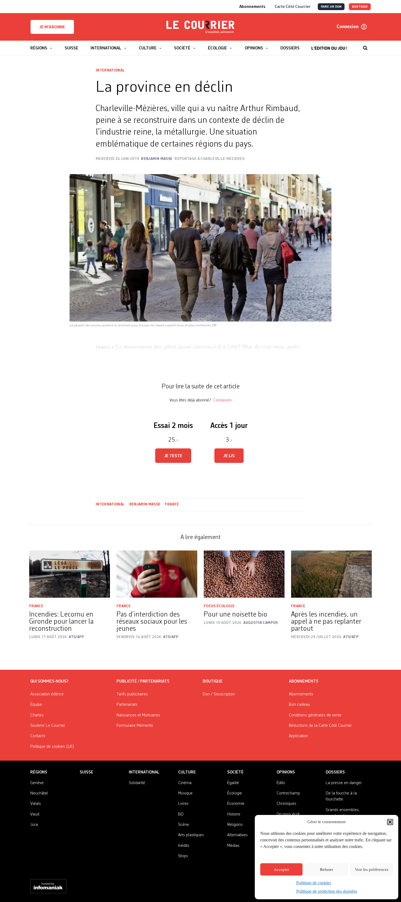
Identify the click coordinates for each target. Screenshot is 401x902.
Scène (183, 825)
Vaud (34, 814)
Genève (37, 783)
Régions (38, 772)
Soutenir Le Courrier (47, 726)
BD (181, 814)
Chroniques (286, 804)
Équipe (36, 704)
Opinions (286, 772)
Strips (183, 856)
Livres (183, 804)
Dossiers (335, 772)
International (110, 70)
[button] (390, 822)
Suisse (86, 772)
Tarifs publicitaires (132, 694)
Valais (35, 804)
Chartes (37, 715)
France (172, 504)
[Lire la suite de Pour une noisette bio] (244, 574)
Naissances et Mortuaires (138, 715)
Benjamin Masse (145, 504)
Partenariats (126, 704)
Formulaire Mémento (134, 726)
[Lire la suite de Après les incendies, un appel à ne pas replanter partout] (331, 574)
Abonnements (301, 694)
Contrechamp (288, 793)
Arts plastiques (191, 835)
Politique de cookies (313, 882)
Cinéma (184, 783)
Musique (185, 793)
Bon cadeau (299, 704)
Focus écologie (219, 606)
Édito (281, 783)
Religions (235, 825)
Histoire (233, 814)
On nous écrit (288, 814)
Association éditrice (47, 694)
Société (235, 772)
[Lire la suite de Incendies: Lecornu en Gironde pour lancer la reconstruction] (69, 574)
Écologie (234, 793)
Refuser (326, 869)
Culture (187, 772)
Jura (34, 825)
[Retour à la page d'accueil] (200, 27)
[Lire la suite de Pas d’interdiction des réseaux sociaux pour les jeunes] (156, 574)
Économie (235, 804)
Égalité (233, 783)
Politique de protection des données (326, 891)
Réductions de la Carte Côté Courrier (320, 726)
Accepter (281, 869)
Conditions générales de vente (315, 715)
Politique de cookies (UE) (52, 747)
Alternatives (237, 835)
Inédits (183, 846)
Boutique (213, 681)
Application (298, 736)
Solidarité (137, 783)
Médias (233, 846)
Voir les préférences (371, 869)
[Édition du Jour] (329, 45)
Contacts (37, 736)
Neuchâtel (39, 793)
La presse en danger (344, 783)
